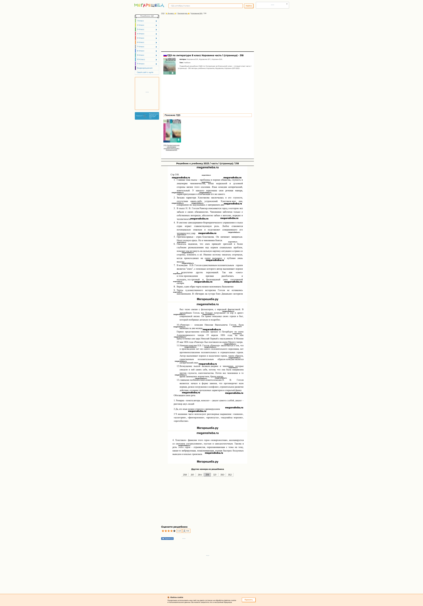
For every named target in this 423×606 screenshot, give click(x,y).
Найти (249, 6)
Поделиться (169, 538)
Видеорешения (144, 68)
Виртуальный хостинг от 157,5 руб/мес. (153, 116)
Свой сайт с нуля (145, 72)
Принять (249, 600)
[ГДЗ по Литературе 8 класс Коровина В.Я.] (169, 66)
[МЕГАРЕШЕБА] (149, 5)
